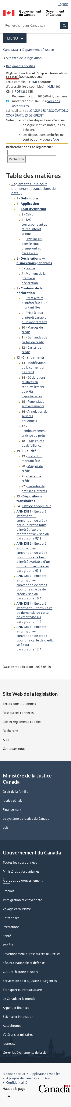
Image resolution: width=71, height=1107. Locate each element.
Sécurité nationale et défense (24, 963)
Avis (48, 1078)
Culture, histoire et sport (20, 972)
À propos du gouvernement (23, 880)
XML (51, 86)
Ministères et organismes (21, 871)
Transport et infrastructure (22, 990)
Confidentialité (16, 1082)
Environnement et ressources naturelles (31, 954)
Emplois (8, 891)
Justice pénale (13, 800)
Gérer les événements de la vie (25, 1052)
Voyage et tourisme (17, 909)
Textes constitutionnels (19, 704)
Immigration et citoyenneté (22, 900)
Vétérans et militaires (18, 1034)
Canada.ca (10, 50)
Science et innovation (18, 1017)
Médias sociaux (14, 1074)
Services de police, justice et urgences (30, 981)
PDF (17, 91)
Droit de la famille (15, 792)
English (63, 4)
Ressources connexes (18, 713)
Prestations (11, 927)
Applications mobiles (45, 1074)
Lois (6, 827)
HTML (33, 82)
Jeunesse (9, 1043)
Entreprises (11, 918)
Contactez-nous (14, 749)
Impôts (8, 945)
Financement (12, 809)
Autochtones (12, 1026)
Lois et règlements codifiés (22, 722)
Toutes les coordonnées (20, 862)
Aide (56, 139)
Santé (7, 936)
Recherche (10, 731)
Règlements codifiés (20, 66)
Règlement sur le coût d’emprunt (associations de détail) (33, 188)
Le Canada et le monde (19, 999)
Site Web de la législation (24, 58)
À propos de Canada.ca (22, 1078)
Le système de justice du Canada (26, 818)
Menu (17, 38)
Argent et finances (16, 1008)
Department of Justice (38, 50)
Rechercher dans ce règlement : (29, 147)
